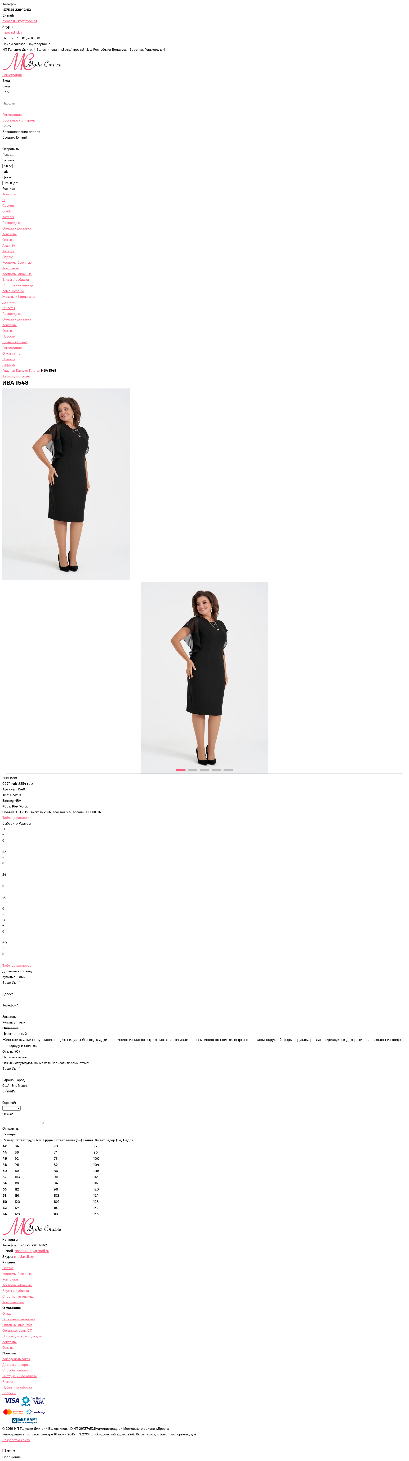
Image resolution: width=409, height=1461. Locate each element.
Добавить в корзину (17, 971)
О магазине (11, 353)
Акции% (8, 245)
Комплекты (10, 268)
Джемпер (9, 302)
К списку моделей (16, 376)
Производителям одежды (22, 1336)
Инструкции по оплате (19, 1376)
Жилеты (8, 308)
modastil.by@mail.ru (19, 21)
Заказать (9, 1017)
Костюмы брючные (17, 262)
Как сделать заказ (16, 1359)
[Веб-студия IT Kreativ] (8, 1451)
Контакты (9, 234)
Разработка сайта (16, 1440)
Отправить (10, 149)
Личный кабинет (14, 342)
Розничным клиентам (18, 1319)
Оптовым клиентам (17, 1325)
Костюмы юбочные (17, 274)
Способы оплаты (15, 1370)
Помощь (8, 359)
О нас (6, 1313)
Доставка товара (15, 1364)
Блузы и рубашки (15, 279)
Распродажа (12, 223)
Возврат (8, 1382)
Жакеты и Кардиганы (18, 296)
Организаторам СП (17, 1330)
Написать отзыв (14, 1057)
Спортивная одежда (18, 285)
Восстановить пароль (19, 120)
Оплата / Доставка (16, 228)
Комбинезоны (13, 291)
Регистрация (12, 115)
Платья (7, 257)
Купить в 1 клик (13, 1022)
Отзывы (8, 240)
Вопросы (9, 1393)
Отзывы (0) (11, 1051)
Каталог (8, 217)
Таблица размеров (16, 818)
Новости (8, 336)
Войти (7, 126)
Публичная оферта (17, 1387)
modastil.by (12, 32)
